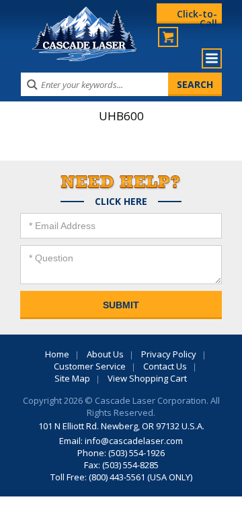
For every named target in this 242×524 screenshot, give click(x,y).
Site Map (72, 378)
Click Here (121, 201)
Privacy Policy (168, 354)
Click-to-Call (197, 15)
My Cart (168, 37)
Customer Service (90, 366)
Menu (212, 58)
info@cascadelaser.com (134, 441)
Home (57, 354)
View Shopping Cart (147, 378)
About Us (105, 354)
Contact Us (165, 366)
